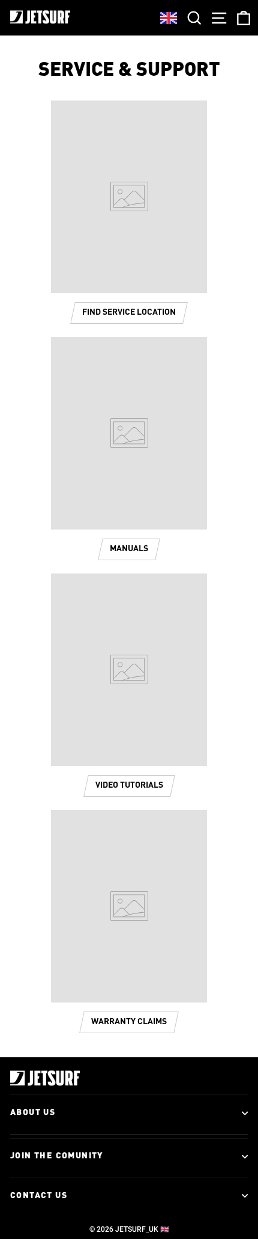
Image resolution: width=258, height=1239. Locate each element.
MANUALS (129, 549)
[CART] (241, 17)
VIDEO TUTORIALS (129, 785)
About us (32, 1112)
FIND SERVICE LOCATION (129, 312)
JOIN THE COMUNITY (56, 1156)
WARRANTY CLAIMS (129, 1022)
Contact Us (38, 1195)
